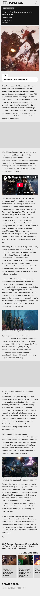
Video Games (8, 588)
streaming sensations (10, 91)
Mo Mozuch (8, 20)
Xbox (20, 588)
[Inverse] (16, 3)
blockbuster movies (24, 89)
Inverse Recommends (15, 79)
